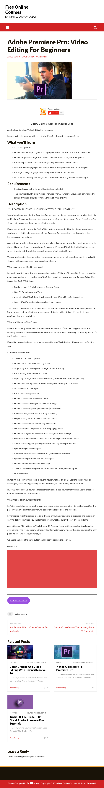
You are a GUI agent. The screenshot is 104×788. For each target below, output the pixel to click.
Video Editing (21, 613)
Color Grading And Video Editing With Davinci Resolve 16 (28, 670)
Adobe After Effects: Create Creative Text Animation (29, 629)
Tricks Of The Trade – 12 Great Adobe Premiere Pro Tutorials (27, 720)
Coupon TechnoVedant (34, 57)
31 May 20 (59, 663)
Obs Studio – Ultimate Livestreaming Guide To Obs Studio (74, 629)
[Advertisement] (52, 569)
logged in (23, 756)
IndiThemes (33, 783)
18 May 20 (13, 713)
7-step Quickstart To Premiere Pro (69, 668)
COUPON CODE (18, 600)
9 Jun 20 (12, 663)
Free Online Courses (16, 9)
